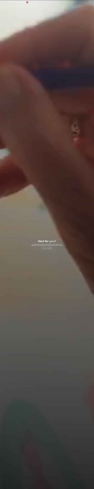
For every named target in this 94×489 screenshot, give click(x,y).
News (69, 2)
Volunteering (59, 2)
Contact (72, 2)
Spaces (65, 2)
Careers (54, 2)
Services (49, 2)
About (45, 2)
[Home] (24, 2)
